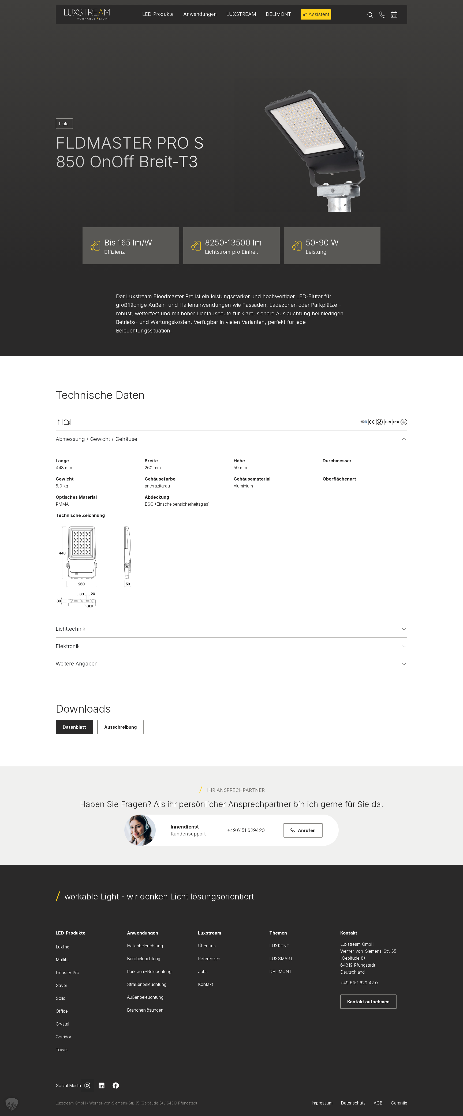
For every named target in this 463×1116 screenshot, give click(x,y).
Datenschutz (353, 1103)
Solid (60, 998)
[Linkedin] (101, 1085)
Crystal (62, 1024)
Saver (61, 985)
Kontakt (205, 984)
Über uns (207, 945)
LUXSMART (281, 958)
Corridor (63, 1036)
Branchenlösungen (145, 1010)
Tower (62, 1049)
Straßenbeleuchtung (146, 984)
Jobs (203, 971)
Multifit (62, 959)
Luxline (62, 946)
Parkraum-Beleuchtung (149, 971)
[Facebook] (115, 1085)
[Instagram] (87, 1085)
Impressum (322, 1103)
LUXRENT (279, 945)
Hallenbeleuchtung (145, 945)
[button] (12, 1104)
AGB (378, 1103)
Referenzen (209, 958)
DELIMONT (280, 971)
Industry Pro (67, 972)
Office (62, 1011)
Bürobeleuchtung (143, 958)
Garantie (399, 1103)
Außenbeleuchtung (145, 997)
